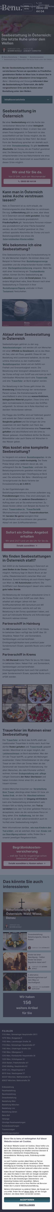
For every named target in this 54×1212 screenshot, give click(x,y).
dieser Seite (29, 1192)
